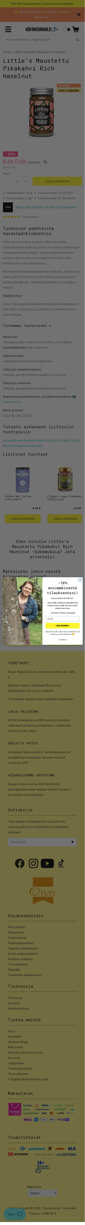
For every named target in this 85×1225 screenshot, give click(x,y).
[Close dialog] (80, 580)
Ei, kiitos (62, 639)
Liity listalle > (62, 625)
